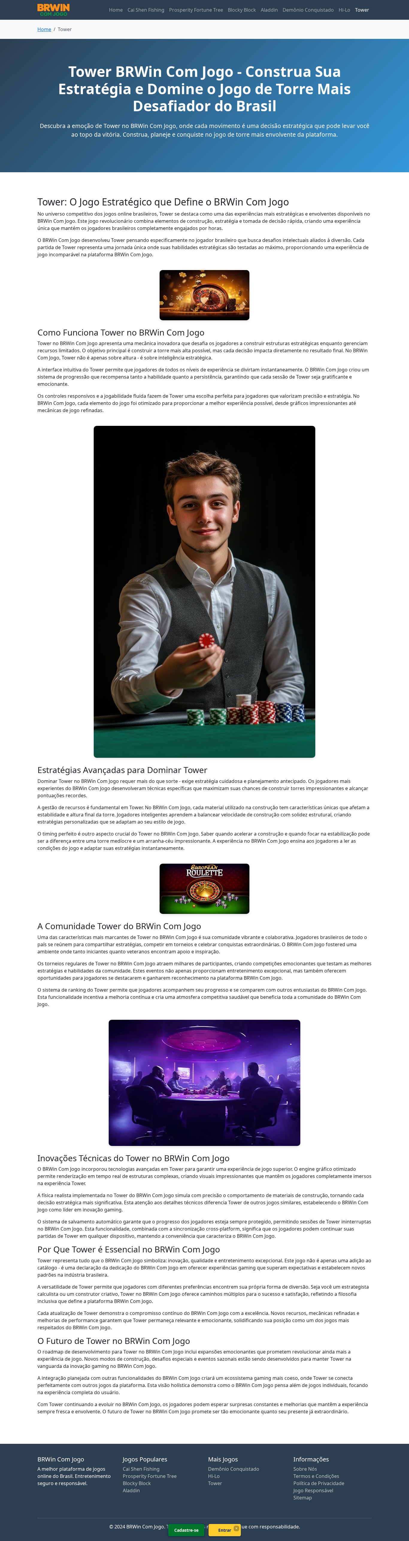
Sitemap (302, 1497)
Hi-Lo (344, 10)
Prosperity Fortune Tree (196, 10)
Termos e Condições (316, 1476)
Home (116, 10)
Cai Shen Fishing (146, 10)
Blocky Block (242, 10)
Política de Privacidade (318, 1483)
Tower (362, 10)
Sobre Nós (305, 1469)
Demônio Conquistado (308, 10)
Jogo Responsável (313, 1490)
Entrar (224, 1530)
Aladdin (269, 10)
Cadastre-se (186, 1530)
